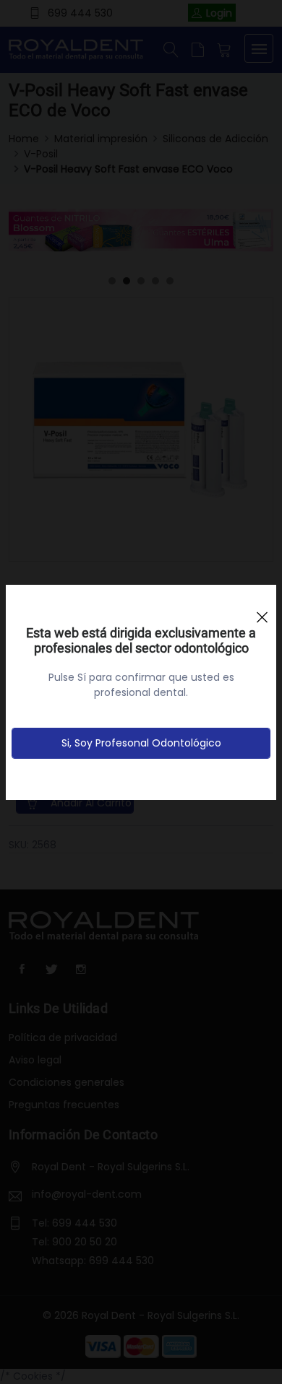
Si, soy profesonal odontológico (141, 743)
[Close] (261, 610)
